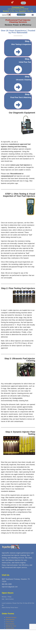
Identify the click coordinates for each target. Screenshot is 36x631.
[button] (32, 14)
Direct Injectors (10, 619)
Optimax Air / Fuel (11, 626)
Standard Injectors (11, 617)
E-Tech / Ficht (10, 621)
